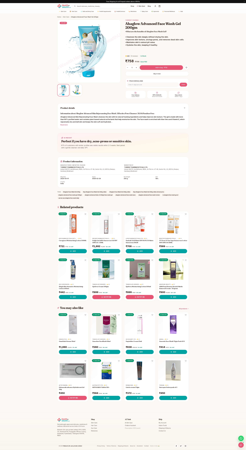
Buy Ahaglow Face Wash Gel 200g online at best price (148, 192)
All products (183, 308)
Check (183, 84)
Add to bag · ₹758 (161, 67)
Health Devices (119, 11)
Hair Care (73, 11)
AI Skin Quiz (128, 423)
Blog (149, 6)
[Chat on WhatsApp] (241, 438)
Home (59, 17)
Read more (64, 125)
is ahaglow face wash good (170, 195)
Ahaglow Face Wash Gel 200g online (119, 192)
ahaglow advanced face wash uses (125, 195)
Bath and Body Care (87, 11)
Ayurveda (155, 11)
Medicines (132, 11)
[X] (181, 446)
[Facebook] (176, 446)
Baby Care (144, 11)
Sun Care (94, 428)
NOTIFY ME (107, 297)
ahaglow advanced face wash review (149, 195)
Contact (146, 446)
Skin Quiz (142, 6)
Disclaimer (140, 446)
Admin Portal (163, 425)
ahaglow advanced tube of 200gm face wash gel (99, 195)
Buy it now (157, 74)
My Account (162, 423)
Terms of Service (111, 446)
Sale (180, 11)
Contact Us (162, 431)
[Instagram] (185, 446)
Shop (132, 6)
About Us (132, 446)
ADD (74, 251)
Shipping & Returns (165, 428)
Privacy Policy (101, 446)
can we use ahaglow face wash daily (68, 198)
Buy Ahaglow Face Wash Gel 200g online (94, 192)
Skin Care (62, 11)
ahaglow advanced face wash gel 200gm (70, 195)
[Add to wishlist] (85, 214)
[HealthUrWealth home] (64, 6)
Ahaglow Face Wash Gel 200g (71, 192)
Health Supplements (104, 11)
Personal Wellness (168, 11)
